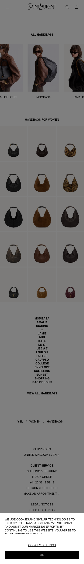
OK (42, 555)
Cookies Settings (42, 545)
